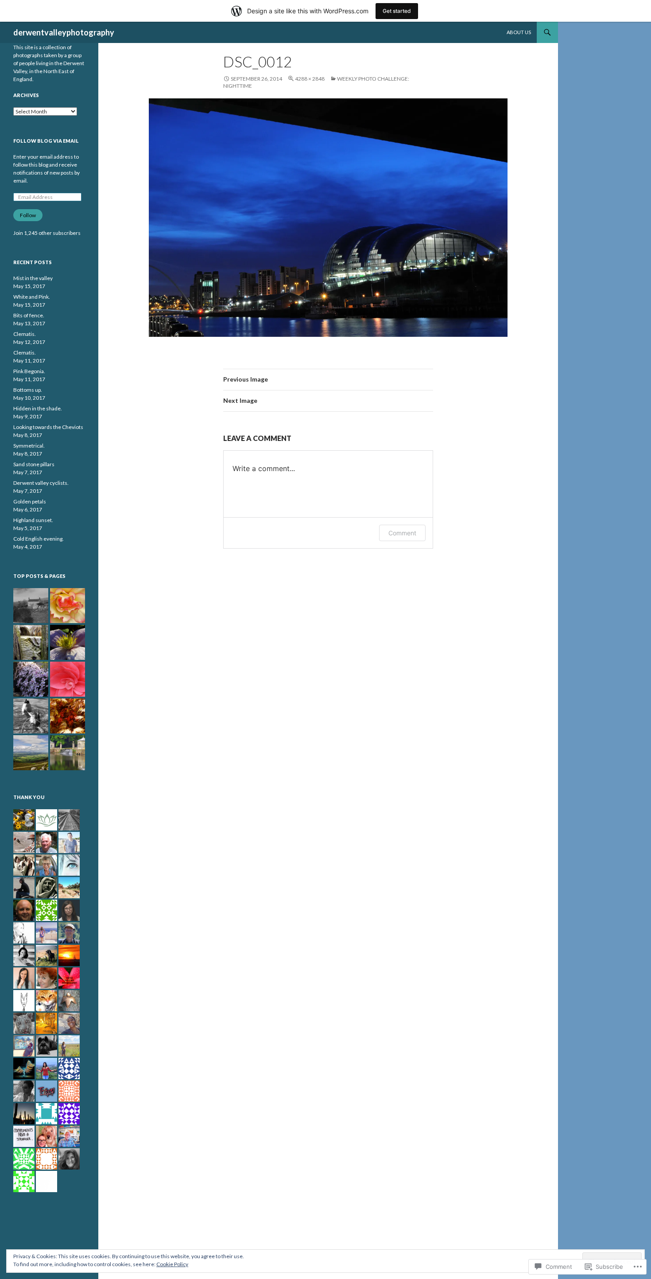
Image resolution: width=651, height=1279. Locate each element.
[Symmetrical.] (67, 752)
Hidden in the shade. (37, 408)
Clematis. (24, 334)
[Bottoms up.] (30, 715)
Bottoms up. (27, 389)
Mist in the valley (33, 278)
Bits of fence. (28, 315)
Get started (397, 11)
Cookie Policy (172, 1264)
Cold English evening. (38, 538)
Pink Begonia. (29, 371)
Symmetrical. (29, 445)
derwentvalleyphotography (63, 32)
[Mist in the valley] (30, 605)
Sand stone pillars (33, 464)
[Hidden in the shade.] (67, 715)
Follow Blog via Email (46, 141)
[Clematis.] (67, 642)
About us (519, 32)
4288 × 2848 (310, 78)
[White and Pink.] (67, 605)
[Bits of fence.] (30, 642)
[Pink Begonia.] (67, 679)
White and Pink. (31, 296)
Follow (28, 215)
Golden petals (29, 501)
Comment (402, 533)
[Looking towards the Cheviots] (30, 752)
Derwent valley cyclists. (41, 483)
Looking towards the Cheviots (48, 427)
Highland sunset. (33, 520)
